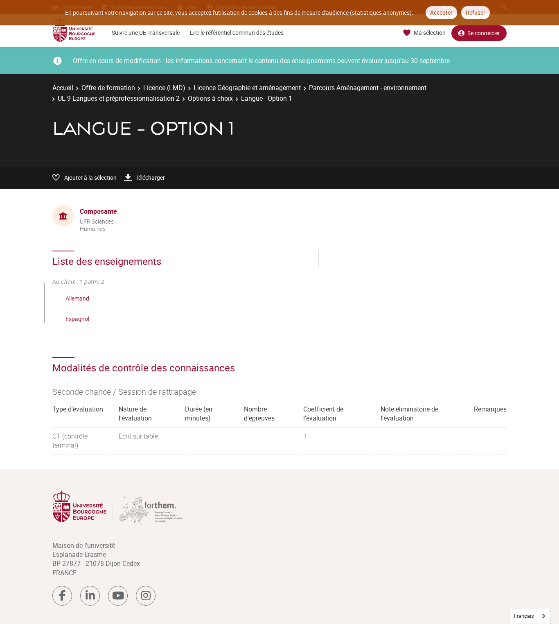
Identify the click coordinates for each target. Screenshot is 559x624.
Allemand (77, 298)
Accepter (441, 12)
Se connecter (483, 33)
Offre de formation (108, 87)
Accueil (62, 87)
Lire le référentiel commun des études (237, 32)
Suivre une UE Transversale (146, 32)
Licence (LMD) (164, 87)
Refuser (475, 12)
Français (524, 615)
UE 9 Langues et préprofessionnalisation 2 (119, 98)
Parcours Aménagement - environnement (367, 87)
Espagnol (77, 319)
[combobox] (530, 616)
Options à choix (210, 98)
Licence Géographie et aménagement (247, 87)
